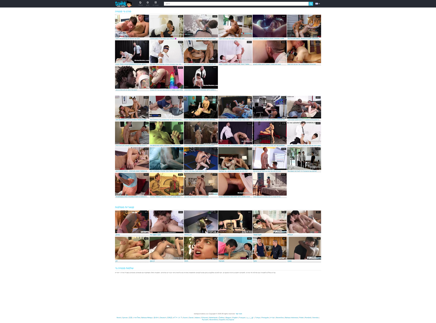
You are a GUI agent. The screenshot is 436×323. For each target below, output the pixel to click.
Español (222, 320)
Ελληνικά (204, 317)
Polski (301, 317)
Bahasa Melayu (146, 317)
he (319, 3)
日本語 (169, 317)
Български (230, 320)
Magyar (228, 317)
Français (242, 317)
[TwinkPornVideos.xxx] (124, 3)
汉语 (130, 317)
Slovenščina (213, 320)
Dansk (191, 317)
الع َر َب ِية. (250, 317)
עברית (272, 317)
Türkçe (257, 317)
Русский (205, 320)
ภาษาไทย (136, 317)
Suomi (185, 317)
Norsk (119, 317)
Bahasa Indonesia (291, 317)
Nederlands (213, 317)
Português (265, 317)
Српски (125, 317)
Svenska (315, 317)
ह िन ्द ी (177, 317)
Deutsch (163, 317)
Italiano (197, 317)
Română (308, 317)
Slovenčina (280, 317)
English (235, 317)
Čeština (221, 317)
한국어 (156, 317)
